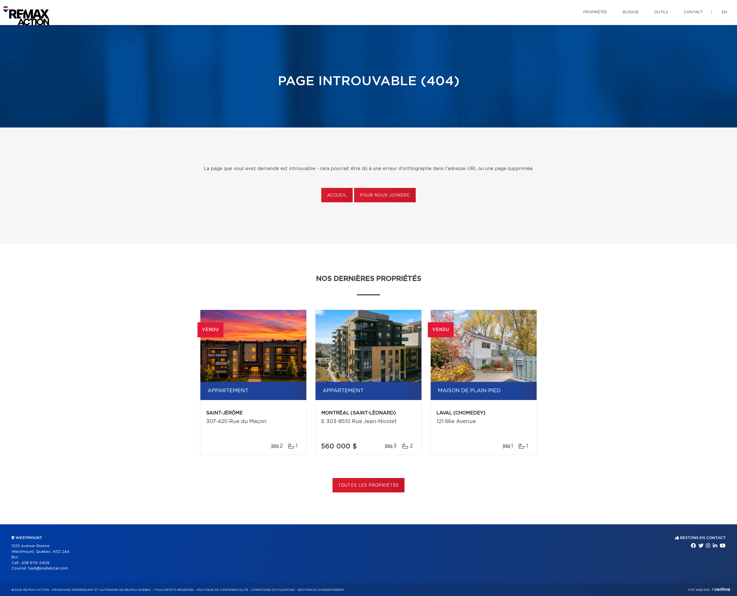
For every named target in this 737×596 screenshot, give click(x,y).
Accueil (337, 195)
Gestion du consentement (321, 590)
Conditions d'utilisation (273, 590)
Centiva (721, 589)
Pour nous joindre (385, 195)
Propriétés (595, 12)
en (724, 12)
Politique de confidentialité (222, 590)
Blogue (631, 12)
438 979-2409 (35, 563)
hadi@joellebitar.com (48, 568)
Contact (693, 12)
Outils (661, 12)
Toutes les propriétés (368, 485)
